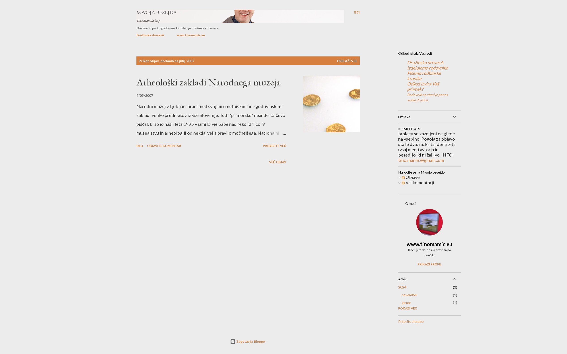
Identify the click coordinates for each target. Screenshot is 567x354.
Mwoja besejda (156, 12)
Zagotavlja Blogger (250, 341)
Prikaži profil (429, 264)
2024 (402, 287)
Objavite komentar (164, 146)
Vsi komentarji (419, 182)
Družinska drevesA (150, 35)
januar (406, 302)
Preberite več (274, 146)
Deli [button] (139, 146)
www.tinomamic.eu (191, 35)
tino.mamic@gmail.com (421, 160)
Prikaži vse (347, 61)
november (409, 295)
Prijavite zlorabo (411, 321)
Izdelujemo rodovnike (427, 67)
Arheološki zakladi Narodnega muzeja (208, 82)
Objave (412, 177)
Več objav (277, 162)
